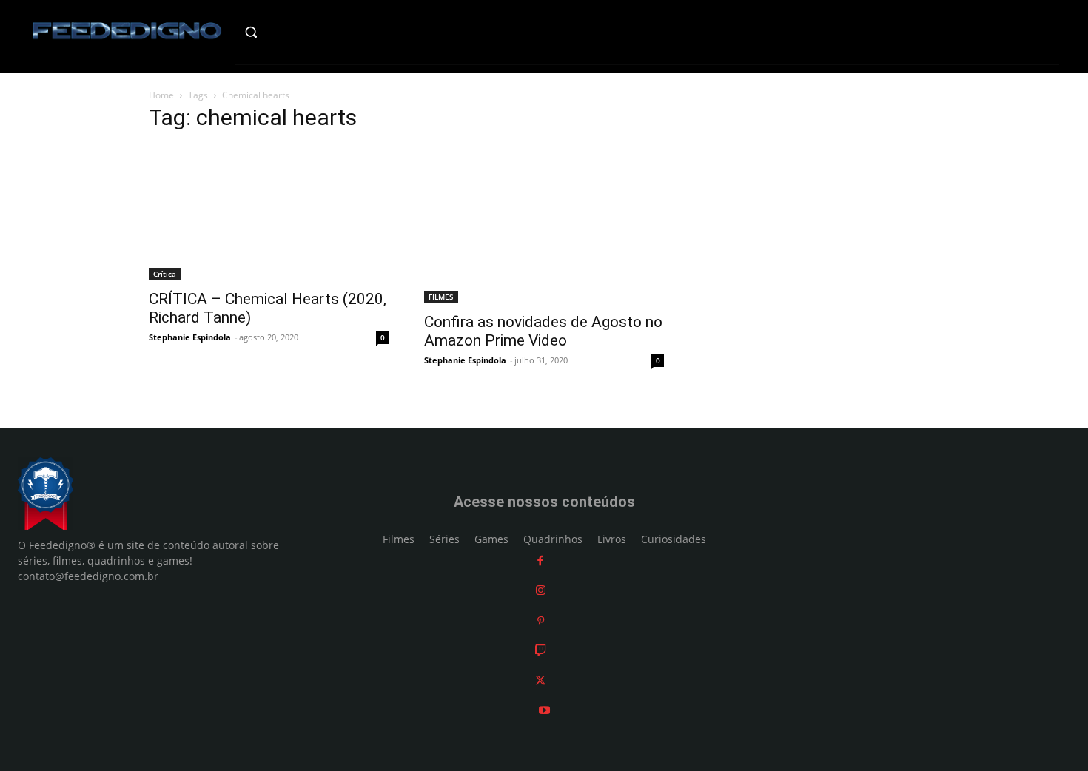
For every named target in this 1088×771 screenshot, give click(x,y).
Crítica (164, 274)
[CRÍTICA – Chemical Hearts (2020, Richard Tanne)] (269, 213)
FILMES (441, 297)
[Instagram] (540, 590)
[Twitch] (540, 650)
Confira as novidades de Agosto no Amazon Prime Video (543, 331)
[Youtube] (544, 710)
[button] (282, 31)
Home (161, 95)
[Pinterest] (540, 620)
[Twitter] (540, 680)
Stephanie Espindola (190, 337)
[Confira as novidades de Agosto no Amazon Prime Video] (544, 224)
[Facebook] (540, 560)
